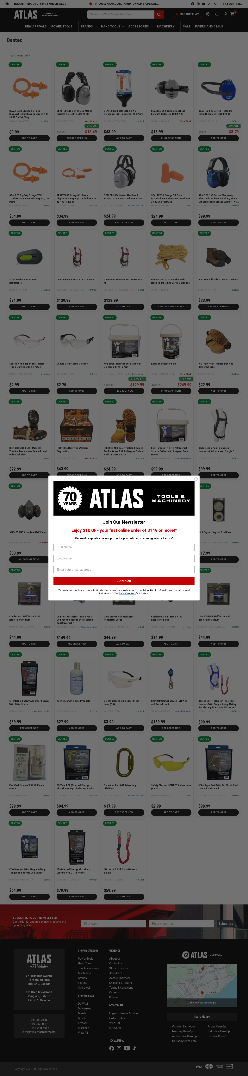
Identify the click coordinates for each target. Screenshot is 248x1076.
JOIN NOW (124, 581)
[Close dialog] (196, 479)
